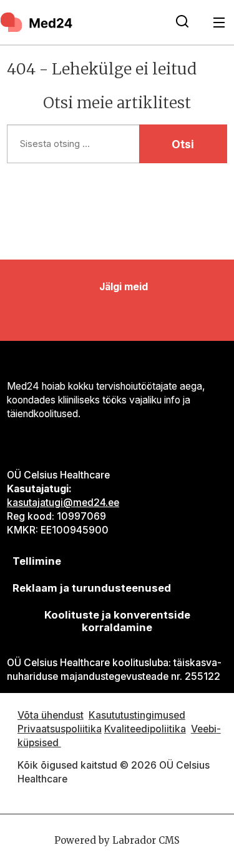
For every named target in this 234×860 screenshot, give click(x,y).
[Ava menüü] (219, 22)
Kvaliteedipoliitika (145, 729)
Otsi (183, 144)
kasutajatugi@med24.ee (63, 502)
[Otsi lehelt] (182, 23)
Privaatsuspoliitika (59, 729)
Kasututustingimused (137, 715)
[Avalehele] (80, 22)
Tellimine (36, 561)
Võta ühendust (50, 715)
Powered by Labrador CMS (117, 840)
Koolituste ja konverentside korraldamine (117, 621)
